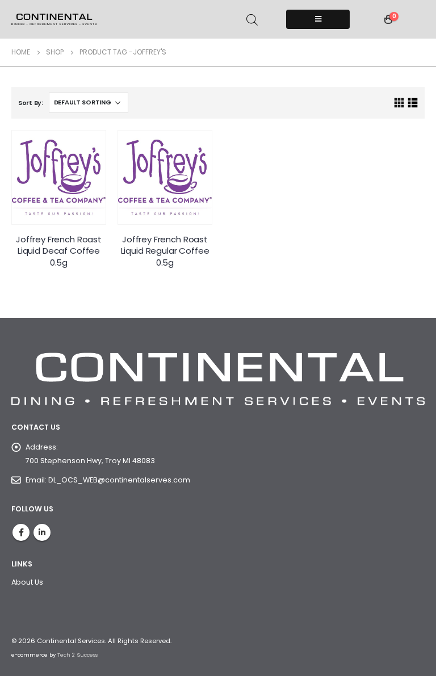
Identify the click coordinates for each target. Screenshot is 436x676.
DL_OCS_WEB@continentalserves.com (119, 480)
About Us (27, 582)
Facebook (21, 532)
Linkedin (42, 532)
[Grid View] (399, 103)
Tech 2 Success (77, 654)
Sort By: (30, 102)
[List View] (412, 103)
